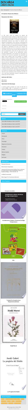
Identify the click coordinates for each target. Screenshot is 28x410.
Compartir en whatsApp (21, 101)
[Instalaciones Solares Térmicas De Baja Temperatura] (13, 219)
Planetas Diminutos (5, 164)
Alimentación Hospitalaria (7, 166)
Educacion (4, 146)
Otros (3, 138)
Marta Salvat (4, 81)
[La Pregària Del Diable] (13, 390)
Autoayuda (6, 9)
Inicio (2, 9)
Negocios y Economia (6, 144)
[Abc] (13, 258)
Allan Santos (4, 80)
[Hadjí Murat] (13, 344)
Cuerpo (3, 149)
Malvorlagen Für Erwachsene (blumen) (10, 177)
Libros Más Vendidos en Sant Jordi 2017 (11, 126)
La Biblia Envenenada (6, 174)
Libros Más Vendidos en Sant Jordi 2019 (11, 121)
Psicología (4, 141)
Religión (3, 154)
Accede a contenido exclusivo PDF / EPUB (16, 94)
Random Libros (16, 408)
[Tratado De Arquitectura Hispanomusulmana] (13, 299)
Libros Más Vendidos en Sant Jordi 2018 (11, 124)
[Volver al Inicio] (7, 3)
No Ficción (4, 157)
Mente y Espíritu (5, 152)
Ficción (3, 133)
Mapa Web (11, 408)
